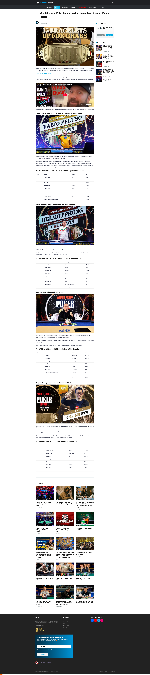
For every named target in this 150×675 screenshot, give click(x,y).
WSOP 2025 (44, 575)
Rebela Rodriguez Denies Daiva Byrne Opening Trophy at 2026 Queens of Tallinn (108, 56)
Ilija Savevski (53, 478)
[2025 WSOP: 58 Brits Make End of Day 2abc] (45, 569)
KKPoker (65, 623)
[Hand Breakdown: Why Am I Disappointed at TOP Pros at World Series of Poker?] (65, 592)
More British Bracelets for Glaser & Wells (83, 579)
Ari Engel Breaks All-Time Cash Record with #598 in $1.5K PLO (85, 601)
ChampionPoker (66, 621)
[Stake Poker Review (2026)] (99, 29)
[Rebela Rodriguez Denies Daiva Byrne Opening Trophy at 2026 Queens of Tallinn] (99, 59)
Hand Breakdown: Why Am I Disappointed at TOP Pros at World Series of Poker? (64, 602)
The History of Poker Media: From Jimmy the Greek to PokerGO (44, 504)
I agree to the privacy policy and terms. (46, 649)
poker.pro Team (44, 22)
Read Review (101, 35)
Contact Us (101, 671)
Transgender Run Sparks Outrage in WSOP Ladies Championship (43, 530)
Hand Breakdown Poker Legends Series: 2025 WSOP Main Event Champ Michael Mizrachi (44, 555)
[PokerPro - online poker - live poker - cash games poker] (44, 2)
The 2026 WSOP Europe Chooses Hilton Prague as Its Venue (64, 530)
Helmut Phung (48, 478)
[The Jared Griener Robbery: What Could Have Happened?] (65, 493)
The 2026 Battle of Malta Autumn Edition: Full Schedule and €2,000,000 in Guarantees (108, 63)
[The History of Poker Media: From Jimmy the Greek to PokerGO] (45, 493)
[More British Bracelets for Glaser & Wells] (85, 569)
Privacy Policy (113, 671)
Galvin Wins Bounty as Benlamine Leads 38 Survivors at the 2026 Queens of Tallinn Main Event (108, 48)
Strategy (73, 7)
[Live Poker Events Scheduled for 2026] (85, 519)
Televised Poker (45, 499)
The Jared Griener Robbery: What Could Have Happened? (64, 503)
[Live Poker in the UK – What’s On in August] (85, 543)
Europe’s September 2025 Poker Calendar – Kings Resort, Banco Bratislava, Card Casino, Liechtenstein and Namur (65, 555)
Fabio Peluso (44, 478)
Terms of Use (107, 671)
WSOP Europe (60, 478)
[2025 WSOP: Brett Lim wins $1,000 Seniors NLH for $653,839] (45, 592)
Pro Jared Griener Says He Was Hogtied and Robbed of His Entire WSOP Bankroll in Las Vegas (85, 505)
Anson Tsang (39, 478)
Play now (56, 7)
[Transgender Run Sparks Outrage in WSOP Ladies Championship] (45, 519)
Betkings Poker (66, 625)
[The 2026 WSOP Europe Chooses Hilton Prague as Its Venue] (65, 519)
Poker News (49, 7)
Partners (102, 7)
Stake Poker (65, 627)
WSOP (57, 478)
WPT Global (65, 620)
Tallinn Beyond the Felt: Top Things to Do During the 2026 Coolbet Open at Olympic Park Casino (108, 71)
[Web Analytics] (2, 674)
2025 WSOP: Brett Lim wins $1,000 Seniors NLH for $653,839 (43, 602)
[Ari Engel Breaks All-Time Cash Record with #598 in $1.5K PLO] (85, 592)
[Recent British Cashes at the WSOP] (65, 569)
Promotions (65, 7)
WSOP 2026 (64, 525)
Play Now (109, 35)
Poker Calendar (93, 7)
